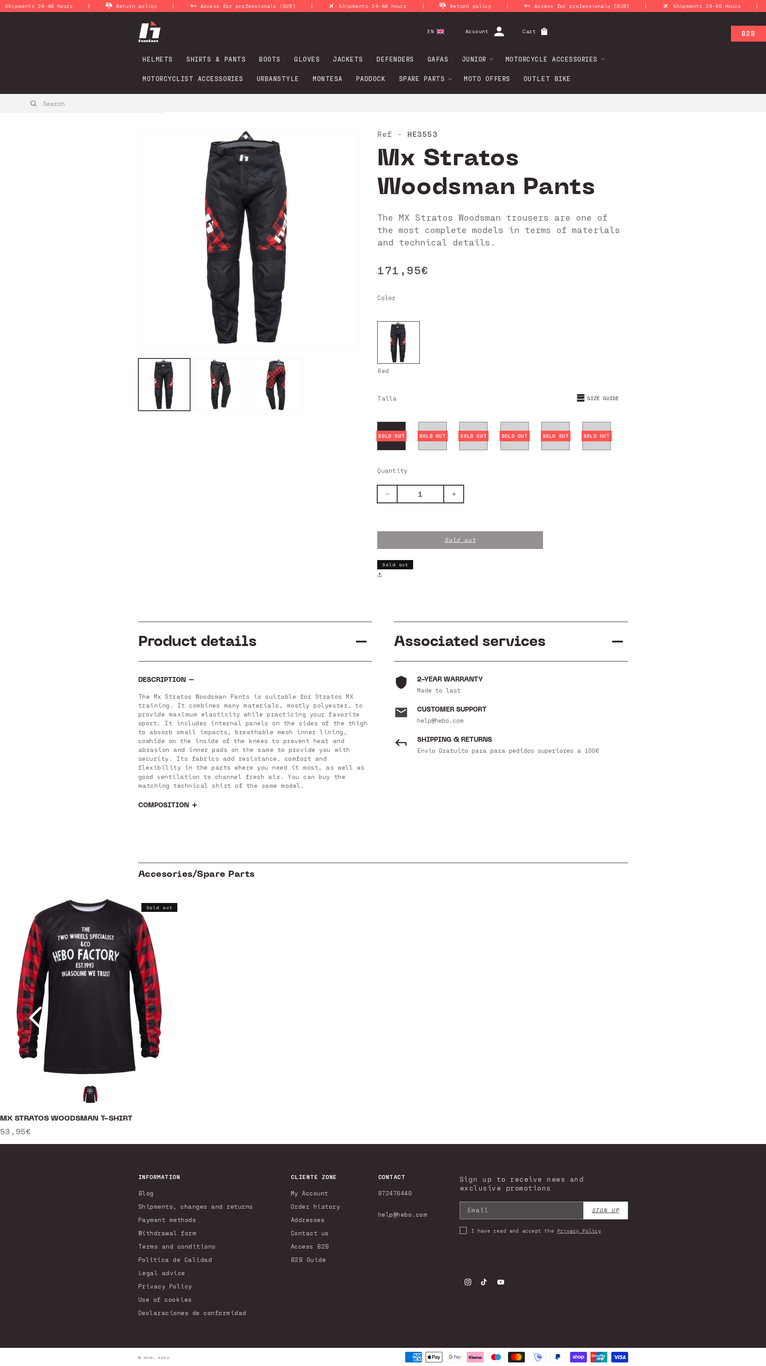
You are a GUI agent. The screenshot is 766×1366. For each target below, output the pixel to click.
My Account (309, 1193)
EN (430, 31)
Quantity (392, 470)
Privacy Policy (165, 1286)
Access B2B (310, 1246)
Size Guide (603, 398)
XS (392, 435)
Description (162, 680)
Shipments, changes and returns (195, 1206)
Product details (197, 641)
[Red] (398, 342)
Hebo (163, 1357)
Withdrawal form (167, 1233)
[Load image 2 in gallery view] (276, 384)
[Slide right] (730, 1017)
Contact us (310, 1233)
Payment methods (167, 1219)
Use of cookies (165, 1299)
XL (556, 435)
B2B (748, 33)
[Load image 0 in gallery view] (164, 384)
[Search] (34, 103)
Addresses (308, 1219)
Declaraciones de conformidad (192, 1312)
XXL (596, 435)
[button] (474, 59)
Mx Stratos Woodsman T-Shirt (66, 1118)
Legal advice (161, 1272)
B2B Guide (308, 1259)
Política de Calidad (175, 1259)
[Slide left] (35, 1017)
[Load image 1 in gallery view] (220, 384)
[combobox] (82, 103)
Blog (146, 1193)
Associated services (470, 641)
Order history (315, 1206)
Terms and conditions (177, 1246)
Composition (163, 805)
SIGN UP (605, 1210)
